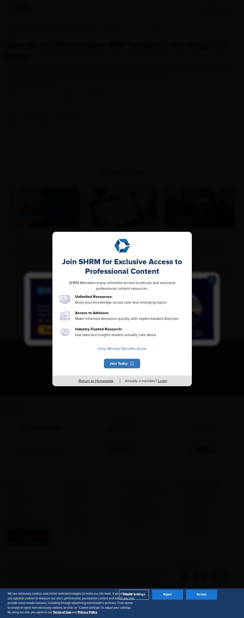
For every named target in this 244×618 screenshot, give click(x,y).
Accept (201, 594)
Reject (167, 594)
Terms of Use (62, 612)
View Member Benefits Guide (122, 349)
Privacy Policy (87, 612)
